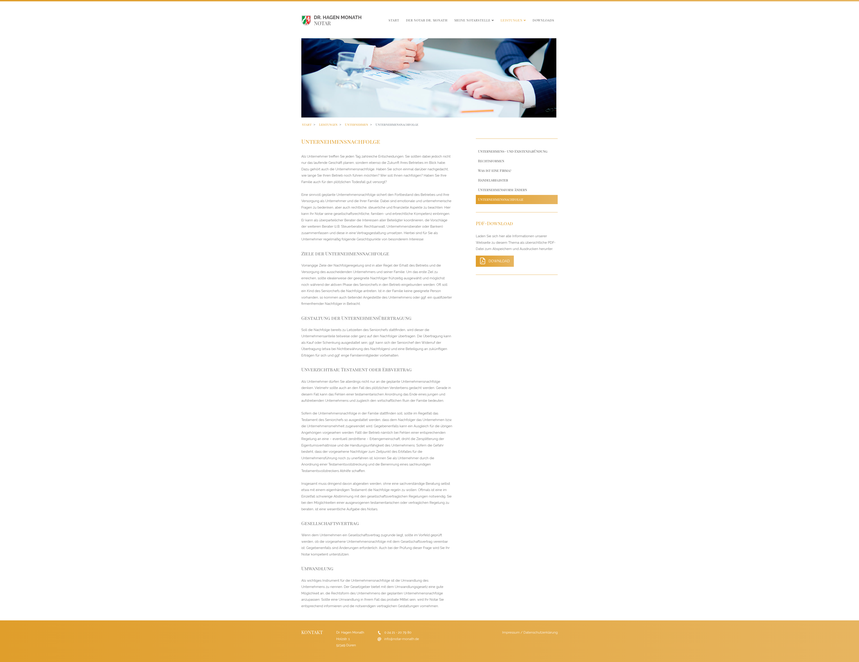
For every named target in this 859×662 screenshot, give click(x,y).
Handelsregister (493, 180)
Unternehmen (356, 124)
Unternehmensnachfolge (500, 199)
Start (394, 20)
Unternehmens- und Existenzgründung (512, 151)
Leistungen (512, 20)
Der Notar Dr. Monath (427, 20)
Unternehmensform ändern (502, 190)
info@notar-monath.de (401, 639)
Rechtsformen (491, 161)
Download (499, 261)
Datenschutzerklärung (540, 632)
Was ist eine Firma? (494, 170)
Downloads (543, 20)
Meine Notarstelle (472, 20)
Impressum (511, 632)
